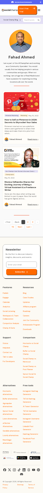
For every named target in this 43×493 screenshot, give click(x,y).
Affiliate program (29, 307)
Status (5, 343)
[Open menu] (39, 10)
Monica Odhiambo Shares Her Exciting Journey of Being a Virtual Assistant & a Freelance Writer (20, 186)
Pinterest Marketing (12, 115)
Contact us (7, 352)
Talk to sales (8, 357)
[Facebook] (4, 469)
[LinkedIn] (23, 469)
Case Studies (28, 297)
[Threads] (28, 469)
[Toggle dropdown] (20, 20)
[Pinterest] (38, 469)
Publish (5, 293)
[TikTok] (19, 469)
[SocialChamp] (10, 10)
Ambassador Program (31, 325)
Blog (24, 293)
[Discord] (21, 474)
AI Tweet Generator (31, 406)
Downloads (27, 329)
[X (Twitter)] (9, 469)
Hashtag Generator (30, 434)
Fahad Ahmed (16, 139)
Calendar (6, 302)
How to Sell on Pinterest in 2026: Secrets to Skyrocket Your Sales (21, 121)
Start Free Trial (23, 10)
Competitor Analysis (11, 323)
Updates (26, 302)
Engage (6, 297)
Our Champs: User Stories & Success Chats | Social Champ (20, 171)
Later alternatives (10, 419)
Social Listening (9, 311)
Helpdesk (6, 348)
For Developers (9, 361)
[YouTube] (33, 469)
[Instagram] (14, 469)
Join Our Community (31, 320)
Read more (32, 139)
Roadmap (26, 311)
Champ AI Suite (9, 328)
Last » (29, 227)
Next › (20, 227)
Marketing (24, 115)
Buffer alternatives (10, 399)
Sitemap (20, 485)
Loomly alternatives (10, 435)
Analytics (6, 307)
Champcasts (10, 174)
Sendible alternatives (11, 431)
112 (13, 227)
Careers (26, 316)
